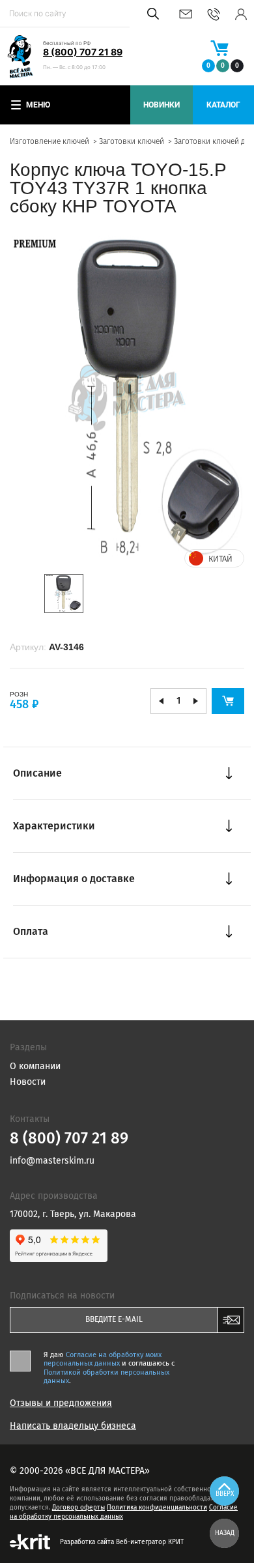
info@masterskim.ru (185, 14)
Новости (28, 1081)
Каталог (223, 104)
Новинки (161, 104)
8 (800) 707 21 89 (82, 51)
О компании (35, 1066)
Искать (151, 13)
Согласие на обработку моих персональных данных (103, 1359)
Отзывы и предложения (61, 1403)
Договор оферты (78, 1508)
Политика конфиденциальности (157, 1508)
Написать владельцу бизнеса (73, 1426)
